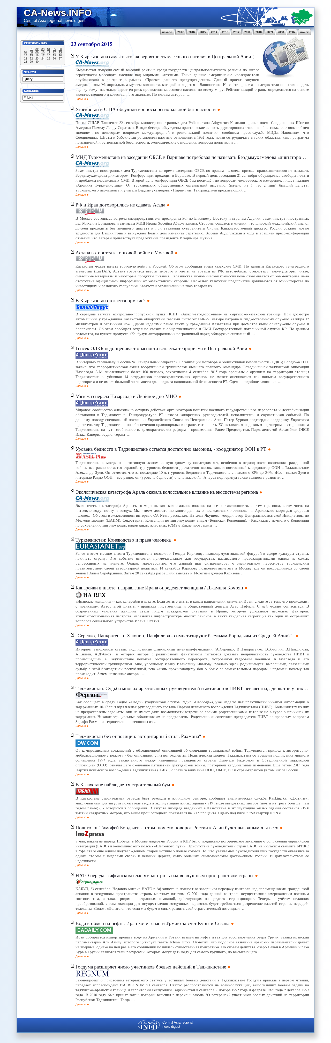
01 (31, 49)
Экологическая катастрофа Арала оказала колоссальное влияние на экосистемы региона (167, 492)
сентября (89, 44)
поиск (304, 32)
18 (48, 55)
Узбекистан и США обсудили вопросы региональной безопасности (146, 109)
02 (37, 49)
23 (37, 58)
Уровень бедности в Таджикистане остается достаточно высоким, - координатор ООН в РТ (171, 449)
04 (48, 49)
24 (42, 58)
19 (54, 55)
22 (31, 58)
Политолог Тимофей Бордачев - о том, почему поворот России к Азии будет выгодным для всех (177, 827)
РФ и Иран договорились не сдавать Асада (120, 204)
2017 (180, 32)
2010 (258, 32)
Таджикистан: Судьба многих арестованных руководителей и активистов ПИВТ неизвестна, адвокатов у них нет (192, 688)
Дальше (81, 98)
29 (31, 61)
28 (25, 61)
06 (60, 49)
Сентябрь (32, 43)
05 (54, 49)
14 (25, 55)
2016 (192, 32)
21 (25, 58)
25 (48, 58)
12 (54, 52)
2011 (247, 32)
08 (31, 52)
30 (37, 61)
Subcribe (31, 90)
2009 (270, 32)
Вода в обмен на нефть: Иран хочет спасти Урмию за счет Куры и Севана (152, 923)
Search (30, 72)
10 (42, 52)
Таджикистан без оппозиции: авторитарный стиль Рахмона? (138, 736)
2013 (225, 32)
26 (54, 58)
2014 (214, 32)
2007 (292, 32)
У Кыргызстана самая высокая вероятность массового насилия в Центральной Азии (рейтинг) (167, 56)
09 (37, 52)
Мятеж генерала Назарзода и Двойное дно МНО (126, 396)
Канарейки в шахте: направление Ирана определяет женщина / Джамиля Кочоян (159, 587)
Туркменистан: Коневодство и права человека (124, 539)
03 (42, 49)
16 (37, 55)
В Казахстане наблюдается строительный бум (123, 784)
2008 (281, 32)
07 (25, 52)
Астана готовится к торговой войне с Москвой (124, 252)
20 (60, 55)
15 (31, 55)
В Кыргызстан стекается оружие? (110, 300)
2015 (203, 32)
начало (167, 32)
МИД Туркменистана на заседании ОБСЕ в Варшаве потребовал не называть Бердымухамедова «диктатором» (191, 157)
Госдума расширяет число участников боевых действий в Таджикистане (151, 966)
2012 (236, 32)
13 (60, 52)
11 (48, 52)
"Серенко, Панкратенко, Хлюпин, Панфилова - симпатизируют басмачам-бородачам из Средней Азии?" (185, 635)
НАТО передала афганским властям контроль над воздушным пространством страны (164, 875)
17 (42, 55)
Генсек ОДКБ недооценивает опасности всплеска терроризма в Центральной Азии (161, 348)
